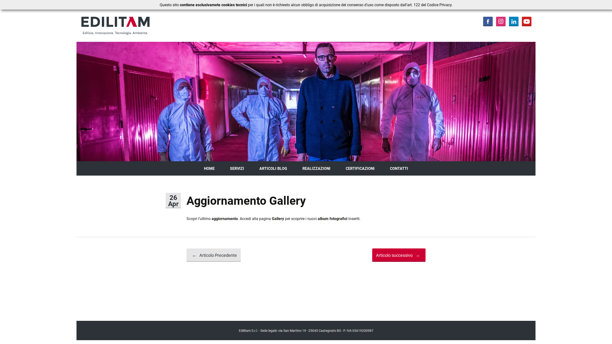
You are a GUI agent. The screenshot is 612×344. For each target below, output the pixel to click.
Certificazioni (360, 168)
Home (209, 168)
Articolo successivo (398, 255)
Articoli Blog (273, 168)
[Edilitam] (138, 26)
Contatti (399, 168)
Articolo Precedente (214, 255)
